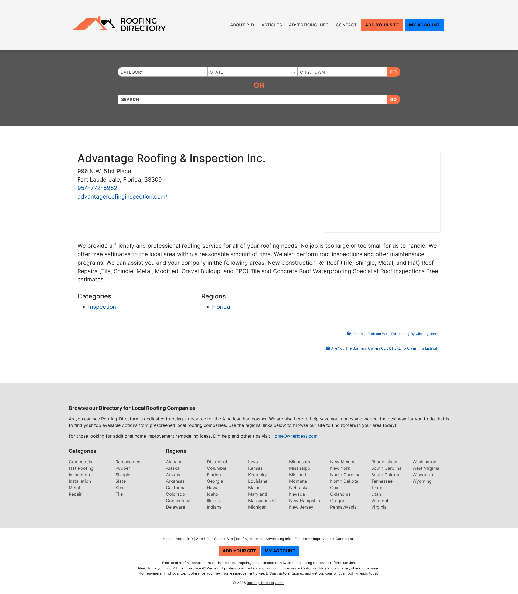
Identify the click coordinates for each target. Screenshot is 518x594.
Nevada (297, 494)
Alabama (175, 461)
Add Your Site (382, 25)
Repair (75, 494)
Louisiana (257, 481)
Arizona (174, 474)
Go (393, 72)
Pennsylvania (343, 507)
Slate (120, 481)
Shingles (123, 474)
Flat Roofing (81, 468)
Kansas (255, 468)
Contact (346, 25)
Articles (271, 25)
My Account (424, 25)
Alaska (172, 468)
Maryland (257, 494)
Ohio (335, 487)
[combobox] (163, 72)
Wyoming (422, 481)
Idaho (212, 494)
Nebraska (299, 487)
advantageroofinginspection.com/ (122, 196)
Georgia (215, 481)
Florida (221, 306)
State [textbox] (216, 72)
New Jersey (301, 507)
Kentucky (257, 474)
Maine (254, 487)
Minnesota (299, 461)
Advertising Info (309, 25)
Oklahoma (340, 494)
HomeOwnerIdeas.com (294, 436)
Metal (74, 487)
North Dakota (344, 481)
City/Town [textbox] (312, 72)
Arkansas (175, 481)
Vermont (379, 500)
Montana (298, 481)
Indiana (214, 507)
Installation (80, 481)
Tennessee (382, 481)
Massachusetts (263, 500)
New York (340, 468)
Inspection (102, 306)
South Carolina (386, 468)
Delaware (175, 507)
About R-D (242, 25)
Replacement (128, 461)
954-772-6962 (97, 187)
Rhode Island (384, 461)
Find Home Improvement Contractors (325, 539)
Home (167, 539)
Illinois (213, 500)
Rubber (122, 468)
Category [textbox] (132, 72)
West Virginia (426, 468)
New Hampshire (305, 500)
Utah (376, 494)
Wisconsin (423, 474)
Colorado (175, 494)
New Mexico (343, 461)
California (176, 487)
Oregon (337, 500)
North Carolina (345, 474)
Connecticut (178, 500)
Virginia (379, 507)
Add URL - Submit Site (214, 539)
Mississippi (300, 468)
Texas (377, 487)
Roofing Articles (249, 539)
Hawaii (214, 487)
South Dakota (385, 474)
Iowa (253, 461)
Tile (119, 494)
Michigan (257, 507)
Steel (120, 487)
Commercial (81, 461)
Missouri (297, 474)
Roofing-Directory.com (265, 583)
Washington (424, 461)
